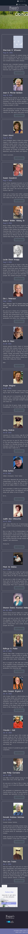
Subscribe (9, 903)
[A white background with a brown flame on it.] (12, 922)
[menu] (26, 5)
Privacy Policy (19, 932)
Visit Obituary (19, 72)
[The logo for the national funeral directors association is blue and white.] (8, 922)
